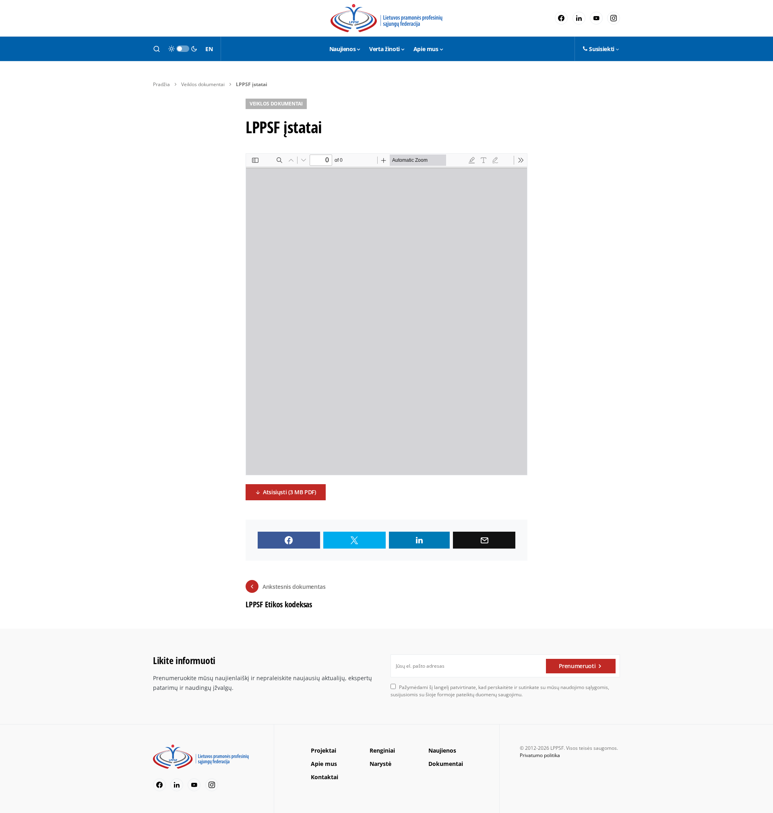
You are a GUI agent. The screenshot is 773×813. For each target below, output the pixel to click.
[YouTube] (596, 18)
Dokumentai (445, 764)
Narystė (380, 764)
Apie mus (324, 764)
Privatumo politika (540, 755)
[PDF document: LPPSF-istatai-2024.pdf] (386, 314)
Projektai (323, 750)
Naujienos (442, 750)
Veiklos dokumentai (203, 84)
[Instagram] (613, 18)
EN (209, 49)
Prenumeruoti (577, 666)
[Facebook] (561, 18)
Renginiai (382, 750)
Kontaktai (324, 777)
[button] (156, 48)
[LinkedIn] (579, 18)
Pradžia (161, 84)
